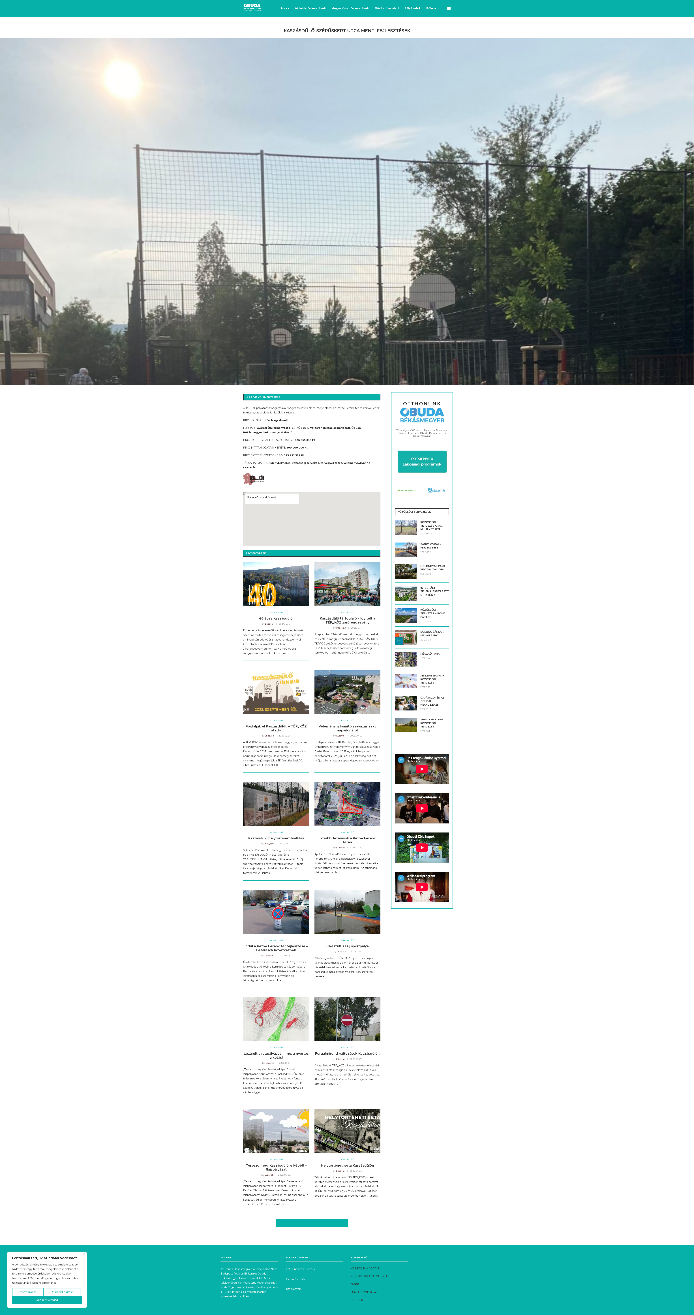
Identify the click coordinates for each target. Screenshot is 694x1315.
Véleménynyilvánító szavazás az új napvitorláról (347, 728)
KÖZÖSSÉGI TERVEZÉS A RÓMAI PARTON (433, 613)
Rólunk (431, 8)
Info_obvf (341, 627)
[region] (47, 1280)
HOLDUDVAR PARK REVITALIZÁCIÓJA (432, 567)
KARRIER (357, 1300)
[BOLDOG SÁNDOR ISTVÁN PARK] (406, 637)
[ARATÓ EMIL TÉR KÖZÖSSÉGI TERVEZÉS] (406, 725)
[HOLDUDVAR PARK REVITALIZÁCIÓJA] (406, 571)
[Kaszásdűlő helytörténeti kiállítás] (276, 804)
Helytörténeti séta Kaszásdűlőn (347, 1165)
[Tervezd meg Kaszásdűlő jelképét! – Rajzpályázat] (276, 1131)
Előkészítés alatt (386, 8)
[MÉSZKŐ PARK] (406, 659)
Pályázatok (412, 8)
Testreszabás (28, 1292)
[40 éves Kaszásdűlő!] (276, 584)
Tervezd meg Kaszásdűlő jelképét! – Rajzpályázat (276, 1167)
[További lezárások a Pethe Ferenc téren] (347, 804)
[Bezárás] (84, 1254)
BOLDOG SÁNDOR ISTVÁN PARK (432, 633)
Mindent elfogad (47, 1300)
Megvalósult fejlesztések (350, 8)
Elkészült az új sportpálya (347, 946)
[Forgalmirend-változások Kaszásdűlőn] (347, 1019)
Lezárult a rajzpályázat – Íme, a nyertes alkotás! (276, 1056)
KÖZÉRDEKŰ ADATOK (365, 1268)
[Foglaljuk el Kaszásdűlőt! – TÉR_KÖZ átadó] (276, 692)
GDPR (355, 1284)
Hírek (285, 8)
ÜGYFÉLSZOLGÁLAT (364, 1292)
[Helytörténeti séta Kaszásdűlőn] (347, 1131)
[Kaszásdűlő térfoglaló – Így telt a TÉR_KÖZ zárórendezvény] (347, 584)
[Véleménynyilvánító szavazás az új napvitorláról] (347, 692)
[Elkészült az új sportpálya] (347, 912)
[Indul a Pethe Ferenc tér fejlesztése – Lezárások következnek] (276, 912)
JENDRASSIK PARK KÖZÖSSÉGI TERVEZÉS (432, 679)
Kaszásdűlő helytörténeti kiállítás (276, 838)
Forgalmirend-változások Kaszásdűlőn (347, 1054)
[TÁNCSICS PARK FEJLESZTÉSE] (406, 550)
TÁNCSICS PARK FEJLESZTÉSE (430, 546)
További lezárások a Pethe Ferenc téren (347, 840)
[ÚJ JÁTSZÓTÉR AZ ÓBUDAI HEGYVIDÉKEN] (406, 703)
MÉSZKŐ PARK (430, 653)
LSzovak (269, 623)
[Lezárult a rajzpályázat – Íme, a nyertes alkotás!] (276, 1019)
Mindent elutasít (63, 1292)
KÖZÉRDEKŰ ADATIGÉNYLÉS (370, 1276)
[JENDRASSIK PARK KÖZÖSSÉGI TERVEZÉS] (406, 681)
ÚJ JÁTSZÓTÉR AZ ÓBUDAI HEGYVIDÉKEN (432, 701)
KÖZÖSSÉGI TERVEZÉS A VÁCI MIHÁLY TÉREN (431, 525)
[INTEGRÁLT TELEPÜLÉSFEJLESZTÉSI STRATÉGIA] (406, 593)
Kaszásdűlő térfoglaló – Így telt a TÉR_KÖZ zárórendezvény (347, 620)
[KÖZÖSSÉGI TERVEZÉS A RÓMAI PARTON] (406, 615)
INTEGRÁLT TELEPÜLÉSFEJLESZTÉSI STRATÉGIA (434, 591)
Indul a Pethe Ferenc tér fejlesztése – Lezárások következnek (276, 948)
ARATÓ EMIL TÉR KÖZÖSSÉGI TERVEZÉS (431, 723)
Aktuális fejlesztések (310, 8)
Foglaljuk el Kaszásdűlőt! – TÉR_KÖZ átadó (276, 728)
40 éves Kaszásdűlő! (276, 618)
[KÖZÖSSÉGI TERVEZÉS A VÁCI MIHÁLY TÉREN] (406, 527)
